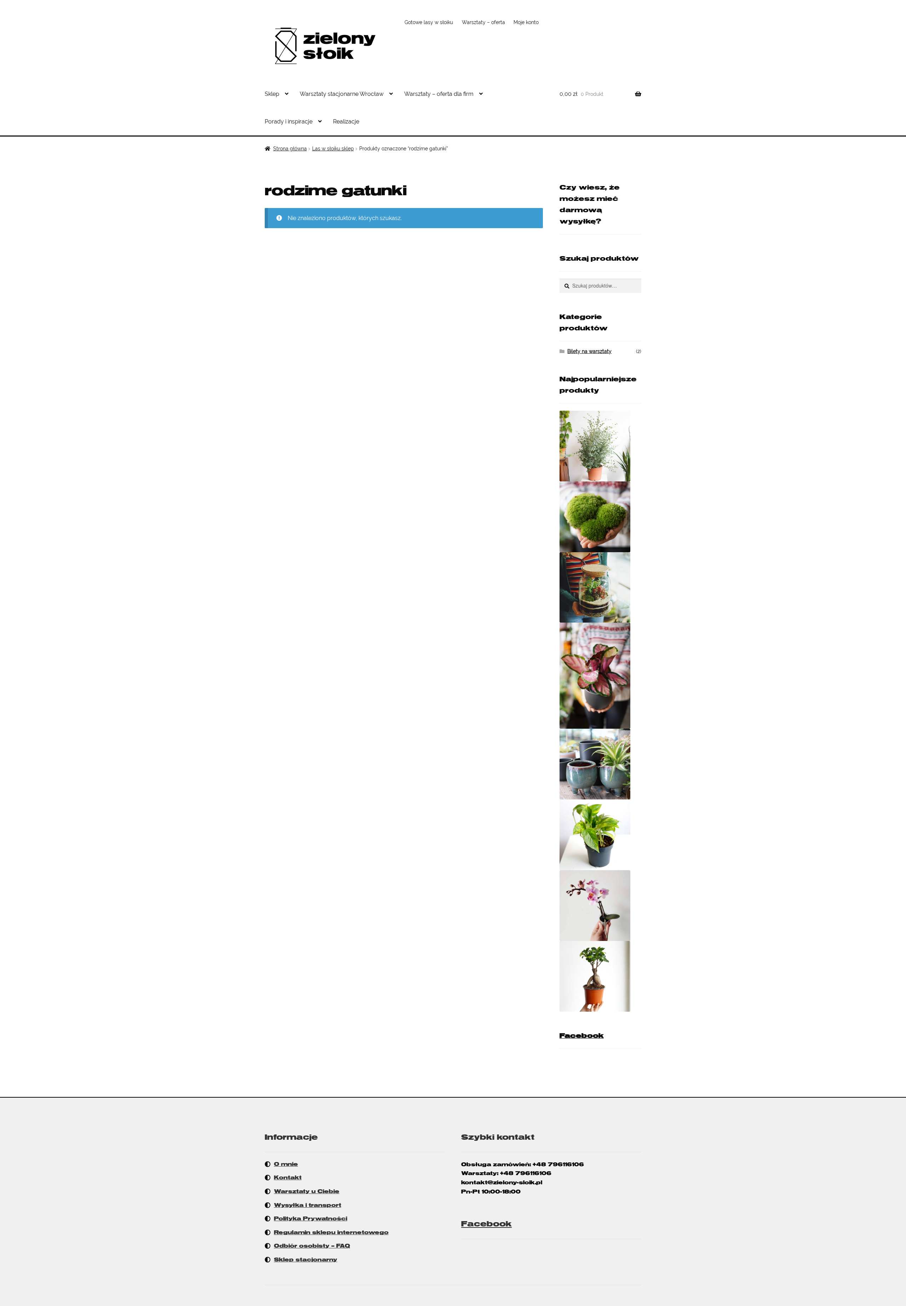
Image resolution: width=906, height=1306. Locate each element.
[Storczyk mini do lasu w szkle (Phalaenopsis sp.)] (600, 905)
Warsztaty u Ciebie (306, 1191)
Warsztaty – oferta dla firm (439, 94)
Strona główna (290, 148)
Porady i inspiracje (288, 121)
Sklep (272, 94)
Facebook (582, 1035)
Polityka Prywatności (310, 1218)
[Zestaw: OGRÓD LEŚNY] (600, 587)
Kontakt (288, 1177)
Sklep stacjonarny (305, 1259)
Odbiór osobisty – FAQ (312, 1246)
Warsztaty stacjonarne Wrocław (342, 94)
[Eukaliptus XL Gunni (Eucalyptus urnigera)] (600, 446)
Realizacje (346, 121)
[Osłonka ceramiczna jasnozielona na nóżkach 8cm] (600, 764)
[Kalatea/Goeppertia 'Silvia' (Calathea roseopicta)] (600, 676)
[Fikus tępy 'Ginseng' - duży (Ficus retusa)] (600, 976)
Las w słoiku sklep (333, 148)
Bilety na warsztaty (589, 351)
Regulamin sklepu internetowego (331, 1232)
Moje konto (526, 22)
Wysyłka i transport (307, 1205)
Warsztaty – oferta (483, 22)
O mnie (286, 1164)
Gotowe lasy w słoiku (429, 22)
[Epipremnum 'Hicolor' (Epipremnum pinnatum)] (600, 834)
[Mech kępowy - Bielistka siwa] (600, 516)
